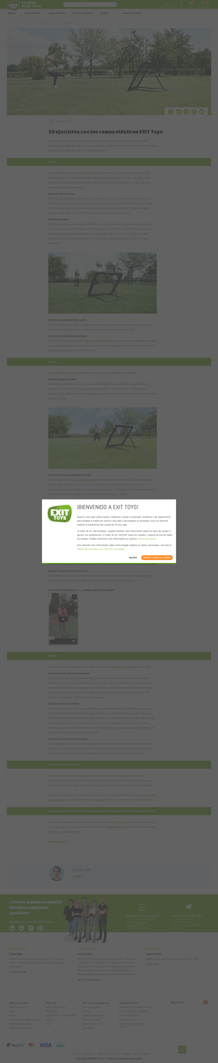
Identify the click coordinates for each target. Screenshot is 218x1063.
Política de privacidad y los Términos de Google (100, 549)
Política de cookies (146, 539)
